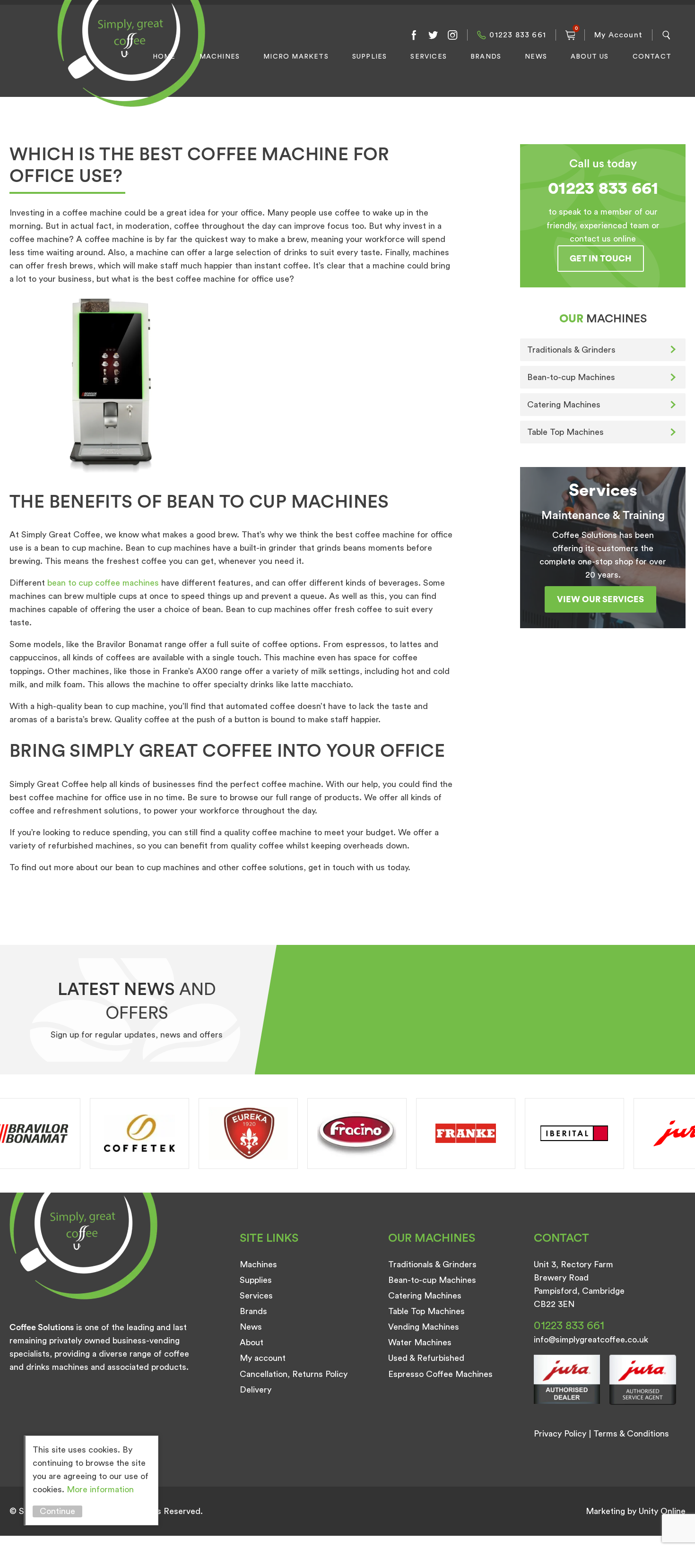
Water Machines (420, 1342)
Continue (57, 1511)
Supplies (369, 56)
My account (263, 1358)
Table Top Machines (565, 432)
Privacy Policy (560, 1433)
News (536, 56)
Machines (220, 56)
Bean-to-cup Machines (571, 377)
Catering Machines (563, 404)
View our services (600, 599)
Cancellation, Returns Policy (294, 1374)
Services (428, 56)
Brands (485, 56)
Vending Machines (423, 1327)
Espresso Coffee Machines (440, 1374)
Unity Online (662, 1511)
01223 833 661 (517, 35)
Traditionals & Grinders (571, 350)
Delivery (255, 1389)
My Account (618, 35)
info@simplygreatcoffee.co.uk (591, 1339)
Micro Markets (296, 56)
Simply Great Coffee (128, 64)
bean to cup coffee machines (103, 583)
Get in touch (601, 258)
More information (100, 1489)
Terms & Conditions (631, 1433)
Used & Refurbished (426, 1358)
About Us (590, 56)
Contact (652, 56)
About (251, 1342)
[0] (570, 35)
